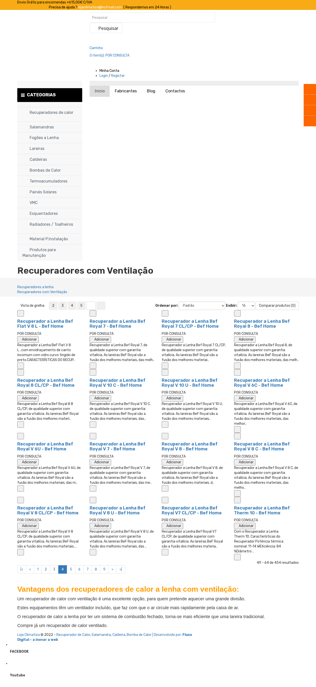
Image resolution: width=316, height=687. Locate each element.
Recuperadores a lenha (35, 287)
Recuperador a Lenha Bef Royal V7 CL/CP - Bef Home (192, 510)
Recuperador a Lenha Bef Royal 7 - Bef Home (117, 324)
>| (120, 569)
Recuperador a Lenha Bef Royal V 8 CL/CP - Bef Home (48, 510)
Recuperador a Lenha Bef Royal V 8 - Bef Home (189, 446)
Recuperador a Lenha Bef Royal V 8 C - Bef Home (262, 446)
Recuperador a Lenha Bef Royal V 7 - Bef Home (117, 446)
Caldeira (118, 635)
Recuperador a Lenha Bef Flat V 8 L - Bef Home (45, 324)
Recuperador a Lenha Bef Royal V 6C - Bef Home (262, 383)
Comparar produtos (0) (277, 305)
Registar (118, 76)
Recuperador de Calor (73, 635)
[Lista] (91, 306)
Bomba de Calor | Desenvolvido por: (154, 635)
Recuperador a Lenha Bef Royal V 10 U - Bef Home (189, 383)
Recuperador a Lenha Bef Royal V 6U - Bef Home (45, 446)
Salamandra (101, 635)
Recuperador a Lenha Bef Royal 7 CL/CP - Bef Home (190, 324)
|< (21, 569)
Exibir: (231, 305)
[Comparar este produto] (20, 313)
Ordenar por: (166, 305)
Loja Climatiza (28, 635)
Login (103, 76)
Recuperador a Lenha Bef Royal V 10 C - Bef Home (117, 383)
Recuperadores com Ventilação (42, 292)
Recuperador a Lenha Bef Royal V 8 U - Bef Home (117, 510)
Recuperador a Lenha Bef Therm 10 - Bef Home (262, 510)
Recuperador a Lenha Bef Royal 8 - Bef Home (262, 324)
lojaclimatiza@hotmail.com (100, 7)
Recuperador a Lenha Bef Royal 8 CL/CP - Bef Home (46, 383)
